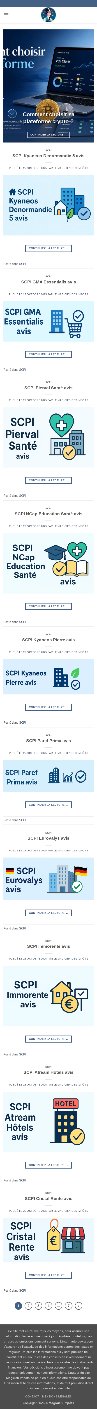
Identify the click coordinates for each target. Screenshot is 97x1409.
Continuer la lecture (48, 134)
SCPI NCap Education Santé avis (49, 513)
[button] (6, 14)
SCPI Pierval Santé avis (48, 387)
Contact (32, 1396)
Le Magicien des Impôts (71, 168)
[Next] (86, 86)
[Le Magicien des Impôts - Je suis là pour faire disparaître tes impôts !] (48, 14)
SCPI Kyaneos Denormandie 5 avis (48, 155)
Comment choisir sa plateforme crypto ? (48, 118)
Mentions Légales (57, 1396)
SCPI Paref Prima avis (48, 740)
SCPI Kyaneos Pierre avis (48, 639)
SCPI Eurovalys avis (48, 838)
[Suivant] (79, 1306)
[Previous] (11, 86)
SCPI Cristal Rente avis (48, 1198)
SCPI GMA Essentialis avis (48, 282)
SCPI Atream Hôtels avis (48, 1072)
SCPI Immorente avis (48, 946)
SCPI (48, 150)
